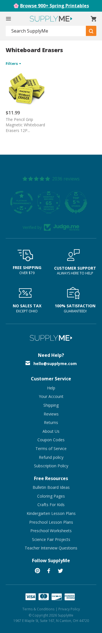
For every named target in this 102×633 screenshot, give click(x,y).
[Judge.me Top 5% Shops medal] (54, 202)
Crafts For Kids (51, 504)
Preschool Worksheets (51, 530)
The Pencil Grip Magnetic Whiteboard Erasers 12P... (25, 125)
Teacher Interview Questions (51, 548)
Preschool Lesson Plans (51, 522)
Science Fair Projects (51, 539)
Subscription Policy (51, 465)
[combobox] (46, 31)
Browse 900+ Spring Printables (54, 6)
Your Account (51, 396)
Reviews (51, 414)
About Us (51, 431)
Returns (51, 422)
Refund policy (51, 457)
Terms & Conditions (38, 609)
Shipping (51, 405)
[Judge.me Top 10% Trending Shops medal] (81, 202)
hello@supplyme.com (55, 363)
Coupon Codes (51, 439)
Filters (12, 63)
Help (51, 388)
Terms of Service (51, 448)
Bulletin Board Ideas (51, 487)
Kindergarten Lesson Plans (51, 513)
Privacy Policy (69, 609)
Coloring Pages (51, 496)
